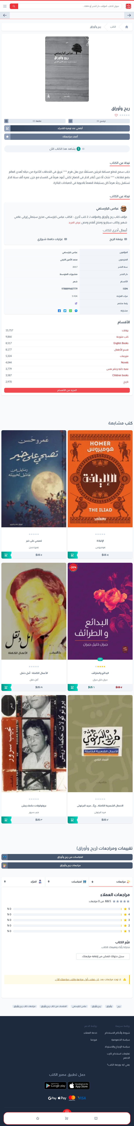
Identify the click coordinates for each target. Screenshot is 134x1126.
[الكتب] (96, 1118)
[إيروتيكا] (129, 15)
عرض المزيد (75, 222)
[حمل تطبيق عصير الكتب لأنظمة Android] (55, 1085)
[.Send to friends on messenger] (76, 310)
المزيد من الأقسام (67, 390)
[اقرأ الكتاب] (100, 659)
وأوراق (109, 1006)
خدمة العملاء (90, 1033)
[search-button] (14, 6)
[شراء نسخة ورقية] (100, 555)
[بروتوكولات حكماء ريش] (33, 743)
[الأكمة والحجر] (5, 15)
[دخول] (37, 1118)
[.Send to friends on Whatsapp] (70, 310)
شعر (75, 282)
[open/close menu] (5, 6)
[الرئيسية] (126, 27)
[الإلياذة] (100, 478)
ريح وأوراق (96, 1006)
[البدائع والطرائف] (100, 611)
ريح (118, 1006)
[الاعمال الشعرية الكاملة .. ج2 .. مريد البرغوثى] (100, 743)
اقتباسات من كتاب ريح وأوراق (54, 1006)
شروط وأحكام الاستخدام (117, 1033)
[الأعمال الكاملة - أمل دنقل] (33, 611)
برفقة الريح (116, 239)
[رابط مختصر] (41, 303)
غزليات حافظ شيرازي (50, 239)
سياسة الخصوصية (120, 1040)
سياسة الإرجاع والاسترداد (117, 1047)
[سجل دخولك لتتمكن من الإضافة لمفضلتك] (116, 115)
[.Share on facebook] (59, 310)
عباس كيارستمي (107, 208)
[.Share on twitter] (65, 310)
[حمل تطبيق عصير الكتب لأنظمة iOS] (79, 1085)
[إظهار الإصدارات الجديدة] (67, 1110)
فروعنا (94, 1040)
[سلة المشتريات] (67, 1118)
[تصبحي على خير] (33, 478)
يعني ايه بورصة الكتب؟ (118, 1065)
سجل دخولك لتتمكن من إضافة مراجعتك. (103, 956)
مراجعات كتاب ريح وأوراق (24, 1006)
